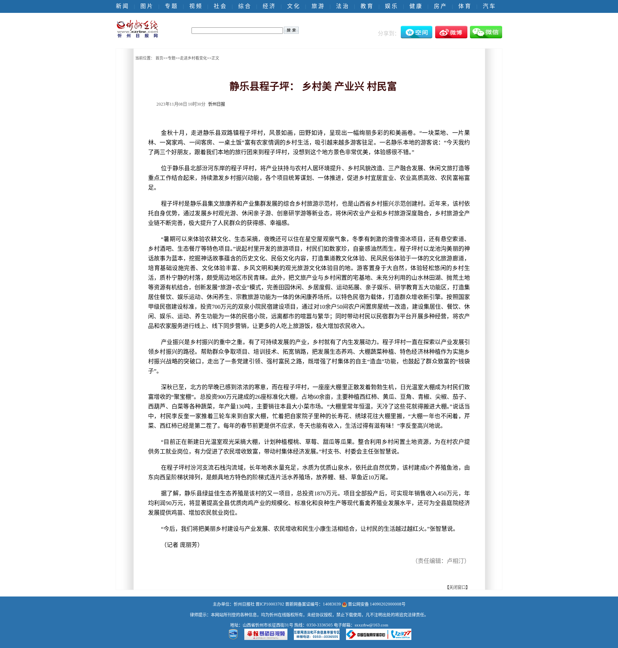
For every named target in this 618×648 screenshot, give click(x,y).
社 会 (220, 6)
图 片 (146, 6)
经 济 (269, 6)
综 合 (244, 6)
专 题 (171, 6)
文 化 (293, 6)
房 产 (440, 6)
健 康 (415, 6)
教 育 (366, 6)
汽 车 (489, 6)
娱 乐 (391, 6)
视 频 (195, 6)
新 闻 (122, 6)
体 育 (464, 6)
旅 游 (318, 6)
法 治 (342, 6)
